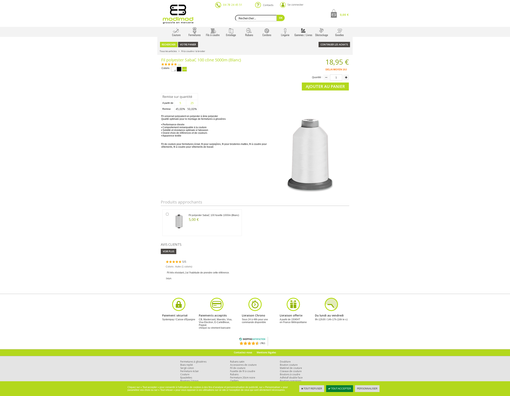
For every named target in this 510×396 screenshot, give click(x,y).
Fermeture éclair (189, 371)
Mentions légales (266, 352)
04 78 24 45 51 (232, 5)
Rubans (234, 374)
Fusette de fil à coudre (242, 371)
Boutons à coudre (290, 374)
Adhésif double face (291, 377)
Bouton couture (289, 365)
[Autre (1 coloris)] (184, 69)
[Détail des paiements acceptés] (217, 310)
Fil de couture (237, 368)
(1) (179, 65)
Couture (184, 374)
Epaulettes (186, 377)
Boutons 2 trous (189, 380)
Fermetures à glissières (193, 361)
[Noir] (179, 69)
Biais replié (186, 365)
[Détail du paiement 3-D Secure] (179, 310)
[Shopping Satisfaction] (252, 339)
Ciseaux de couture (291, 371)
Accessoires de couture (243, 365)
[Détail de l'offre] (293, 310)
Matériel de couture (291, 368)
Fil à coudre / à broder (193, 51)
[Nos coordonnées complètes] (331, 310)
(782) (262, 343)
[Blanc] (173, 69)
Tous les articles (168, 51)
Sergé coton (187, 368)
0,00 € (344, 15)
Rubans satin (237, 361)
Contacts (267, 5)
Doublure (285, 361)
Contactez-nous (243, 352)
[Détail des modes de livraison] (255, 310)
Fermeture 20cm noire (242, 377)
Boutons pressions (290, 380)
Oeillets (234, 380)
